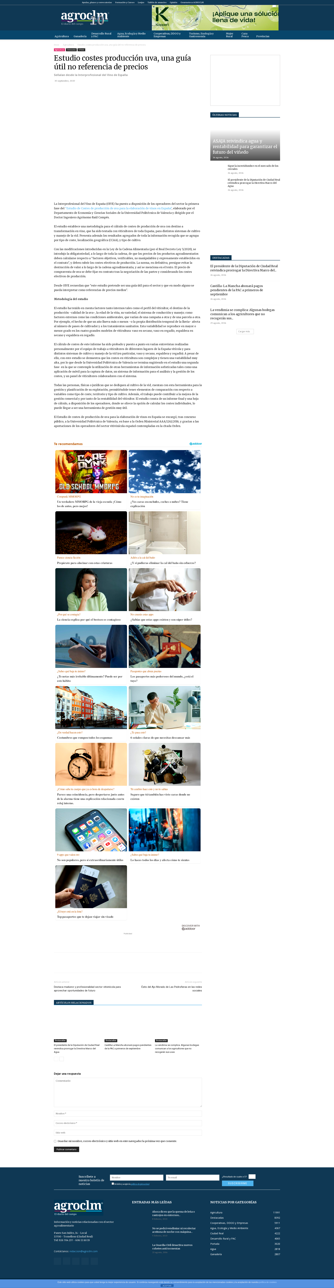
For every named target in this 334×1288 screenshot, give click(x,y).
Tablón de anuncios (157, 2)
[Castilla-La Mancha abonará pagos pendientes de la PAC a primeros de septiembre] (128, 1026)
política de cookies (268, 1282)
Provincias (262, 36)
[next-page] (61, 1059)
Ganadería (80, 36)
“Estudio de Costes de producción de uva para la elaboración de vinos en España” (118, 208)
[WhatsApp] (81, 88)
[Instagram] (260, 2)
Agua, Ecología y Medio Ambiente (131, 35)
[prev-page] (56, 1059)
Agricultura (62, 36)
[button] (276, 35)
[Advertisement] (128, 940)
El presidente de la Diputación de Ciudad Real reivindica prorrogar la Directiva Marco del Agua (77, 1048)
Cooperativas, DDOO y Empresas (167, 35)
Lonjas (141, 2)
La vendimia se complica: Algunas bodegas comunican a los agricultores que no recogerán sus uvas (177, 1048)
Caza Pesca (245, 35)
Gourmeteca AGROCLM (192, 2)
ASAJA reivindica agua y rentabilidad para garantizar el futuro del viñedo (245, 146)
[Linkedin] (89, 88)
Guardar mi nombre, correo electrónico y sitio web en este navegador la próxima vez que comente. (117, 1141)
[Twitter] (271, 2)
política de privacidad (140, 1184)
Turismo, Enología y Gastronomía (201, 35)
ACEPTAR (167, 1286)
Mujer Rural (229, 35)
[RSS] (266, 2)
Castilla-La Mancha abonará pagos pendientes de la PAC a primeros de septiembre (236, 290)
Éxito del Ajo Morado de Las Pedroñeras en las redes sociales (171, 988)
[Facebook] (254, 2)
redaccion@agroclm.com (84, 1251)
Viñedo (81, 50)
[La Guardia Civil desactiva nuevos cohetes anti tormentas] (140, 1249)
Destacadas (71, 50)
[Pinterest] (73, 88)
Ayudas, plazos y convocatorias (97, 2)
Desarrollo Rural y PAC (101, 35)
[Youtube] (277, 2)
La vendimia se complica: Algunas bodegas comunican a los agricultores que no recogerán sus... (242, 314)
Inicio (56, 44)
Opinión (173, 2)
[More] (97, 88)
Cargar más (244, 331)
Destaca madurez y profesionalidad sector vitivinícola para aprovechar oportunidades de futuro (87, 988)
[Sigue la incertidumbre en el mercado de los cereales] (217, 169)
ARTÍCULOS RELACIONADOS (74, 1002)
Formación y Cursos (124, 2)
